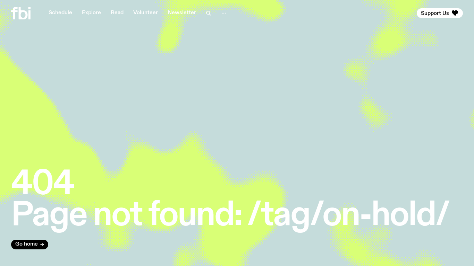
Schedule (60, 13)
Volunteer (145, 13)
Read (117, 13)
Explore (91, 13)
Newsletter (182, 13)
